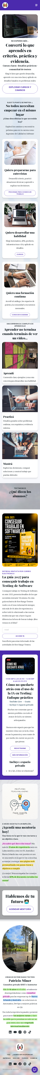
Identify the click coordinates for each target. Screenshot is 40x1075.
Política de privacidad (29, 1069)
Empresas (7, 1058)
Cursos (20, 254)
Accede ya (20, 636)
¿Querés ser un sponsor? (22, 1055)
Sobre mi (33, 1058)
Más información (20, 755)
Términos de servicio (10, 1069)
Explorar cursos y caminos (20, 89)
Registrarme (20, 748)
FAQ (8, 1055)
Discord (16, 1058)
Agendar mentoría (20, 909)
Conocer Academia (20, 315)
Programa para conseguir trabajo (20, 193)
